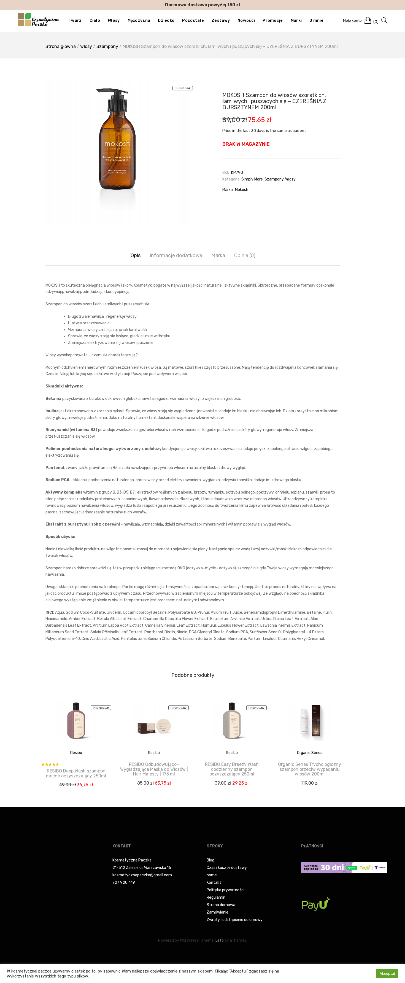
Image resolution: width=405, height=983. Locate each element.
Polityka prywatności (225, 890)
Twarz (75, 20)
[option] (117, 152)
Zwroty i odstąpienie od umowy (235, 919)
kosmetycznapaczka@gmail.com (142, 875)
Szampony (107, 46)
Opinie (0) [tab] (244, 255)
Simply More (252, 179)
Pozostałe (193, 20)
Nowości (246, 20)
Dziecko (166, 20)
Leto (219, 940)
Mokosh (241, 189)
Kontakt (214, 882)
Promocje (273, 20)
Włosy (114, 20)
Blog (210, 860)
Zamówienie (217, 912)
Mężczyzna (139, 20)
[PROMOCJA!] (76, 724)
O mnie (316, 20)
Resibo (76, 752)
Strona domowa (221, 905)
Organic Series (309, 752)
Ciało (95, 20)
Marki (296, 20)
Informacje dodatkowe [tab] (176, 255)
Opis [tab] (136, 255)
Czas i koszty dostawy (227, 867)
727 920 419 (123, 882)
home (212, 875)
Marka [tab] (218, 255)
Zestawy (221, 20)
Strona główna (60, 46)
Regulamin (216, 897)
